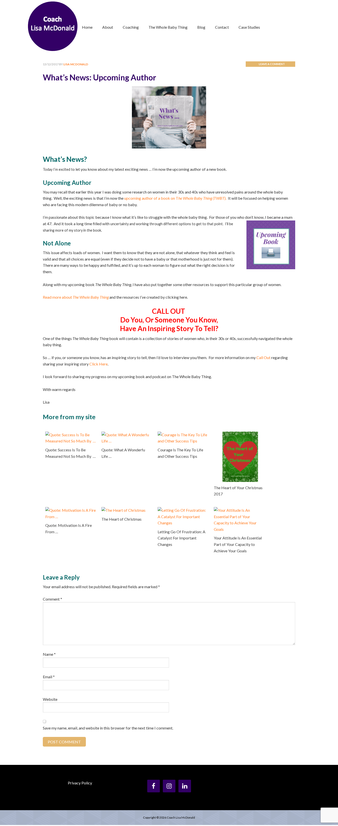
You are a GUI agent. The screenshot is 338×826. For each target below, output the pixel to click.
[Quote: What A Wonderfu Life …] (126, 434)
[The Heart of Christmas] (123, 510)
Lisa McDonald (52, 26)
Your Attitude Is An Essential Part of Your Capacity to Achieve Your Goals (238, 544)
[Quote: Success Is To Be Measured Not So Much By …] (70, 434)
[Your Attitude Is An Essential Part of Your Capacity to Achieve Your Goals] (239, 510)
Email (49, 676)
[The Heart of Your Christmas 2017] (239, 434)
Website (50, 699)
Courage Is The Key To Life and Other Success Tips (180, 453)
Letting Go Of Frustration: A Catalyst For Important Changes (181, 538)
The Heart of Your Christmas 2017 (238, 490)
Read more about (76, 297)
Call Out (263, 357)
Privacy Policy (80, 782)
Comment (52, 599)
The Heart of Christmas (121, 519)
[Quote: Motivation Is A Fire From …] (70, 510)
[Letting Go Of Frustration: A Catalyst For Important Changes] (183, 510)
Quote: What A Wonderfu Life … (123, 453)
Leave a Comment (272, 64)
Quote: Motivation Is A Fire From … (68, 528)
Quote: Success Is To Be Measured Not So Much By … (70, 453)
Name (49, 654)
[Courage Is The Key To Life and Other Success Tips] (183, 434)
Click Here (98, 364)
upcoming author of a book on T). (175, 198)
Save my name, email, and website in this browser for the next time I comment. (108, 728)
